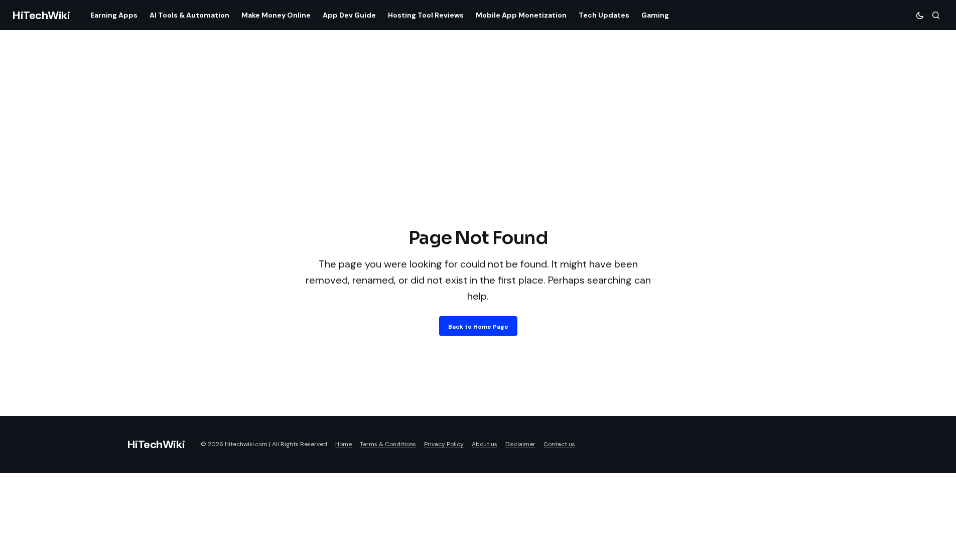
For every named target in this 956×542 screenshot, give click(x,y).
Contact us (559, 444)
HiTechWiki (41, 15)
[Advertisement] (478, 149)
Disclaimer (520, 444)
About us (484, 444)
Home (343, 444)
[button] (920, 15)
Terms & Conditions (388, 444)
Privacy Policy (444, 444)
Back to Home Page (478, 327)
